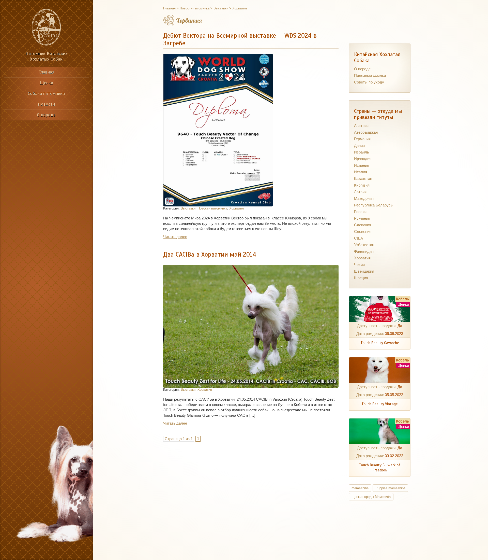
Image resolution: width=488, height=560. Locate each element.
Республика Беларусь (373, 205)
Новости (46, 104)
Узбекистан (364, 245)
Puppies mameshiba (390, 488)
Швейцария (364, 271)
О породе (46, 115)
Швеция (361, 278)
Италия (360, 172)
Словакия (362, 225)
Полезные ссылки (370, 75)
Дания (359, 145)
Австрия (361, 125)
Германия (362, 139)
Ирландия (362, 159)
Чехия (359, 264)
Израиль (361, 152)
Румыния (362, 218)
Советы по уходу (369, 82)
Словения (362, 231)
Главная (46, 72)
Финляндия (364, 251)
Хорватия (236, 208)
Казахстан (363, 178)
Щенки (46, 83)
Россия (360, 211)
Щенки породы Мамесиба (371, 497)
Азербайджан (366, 132)
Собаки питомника (46, 93)
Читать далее (175, 236)
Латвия (360, 192)
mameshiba (360, 488)
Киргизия (362, 185)
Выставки (188, 208)
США (358, 238)
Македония (364, 198)
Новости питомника (212, 208)
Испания (361, 165)
